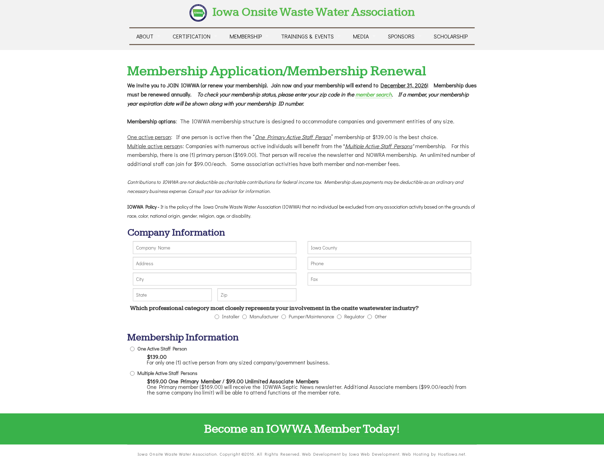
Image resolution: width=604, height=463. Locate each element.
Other (381, 316)
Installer (230, 316)
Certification (191, 36)
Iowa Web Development (374, 454)
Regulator (354, 316)
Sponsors (401, 36)
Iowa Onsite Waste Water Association (314, 12)
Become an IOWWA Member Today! (302, 429)
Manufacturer (264, 316)
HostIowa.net (451, 454)
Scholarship (451, 36)
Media (361, 36)
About (144, 36)
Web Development (321, 454)
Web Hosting (416, 454)
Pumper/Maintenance (311, 316)
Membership (246, 36)
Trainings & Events (307, 36)
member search (373, 94)
